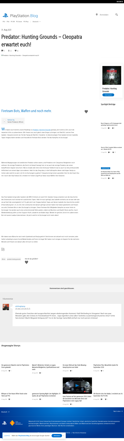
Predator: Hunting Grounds (42, 130)
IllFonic (3, 259)
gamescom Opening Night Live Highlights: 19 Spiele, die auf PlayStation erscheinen (46, 394)
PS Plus (26, 21)
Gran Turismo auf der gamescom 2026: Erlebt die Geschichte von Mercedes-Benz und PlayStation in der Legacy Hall (77, 398)
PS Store (19, 21)
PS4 (8, 21)
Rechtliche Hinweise (79, 433)
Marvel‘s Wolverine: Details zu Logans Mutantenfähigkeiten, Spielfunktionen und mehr (45, 367)
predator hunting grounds (14, 259)
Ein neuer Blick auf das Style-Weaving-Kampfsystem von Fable (75, 366)
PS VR (13, 21)
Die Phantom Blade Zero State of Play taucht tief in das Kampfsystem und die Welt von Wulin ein (110, 173)
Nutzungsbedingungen (45, 433)
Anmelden (104, 14)
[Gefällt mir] (113, 128)
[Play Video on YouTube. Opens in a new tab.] (87, 391)
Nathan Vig (11, 120)
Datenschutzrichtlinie (63, 433)
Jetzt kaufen (108, 95)
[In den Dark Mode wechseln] (97, 14)
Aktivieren (57, 435)
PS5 (4, 21)
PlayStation (24, 15)
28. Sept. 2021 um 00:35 (22, 309)
